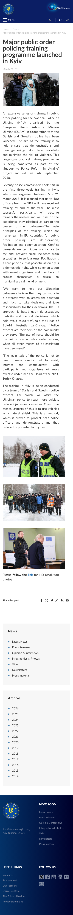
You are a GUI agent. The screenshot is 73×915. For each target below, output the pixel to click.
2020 (15, 742)
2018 (15, 753)
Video (15, 664)
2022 (15, 731)
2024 (15, 719)
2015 (15, 770)
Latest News (19, 641)
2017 (15, 759)
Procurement (10, 880)
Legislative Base (11, 891)
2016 (15, 765)
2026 (15, 708)
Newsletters (19, 670)
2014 (15, 776)
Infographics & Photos (26, 658)
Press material (21, 675)
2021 (15, 736)
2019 (15, 748)
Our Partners (10, 886)
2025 (15, 714)
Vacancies (8, 875)
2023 (15, 725)
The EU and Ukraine (13, 896)
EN (60, 20)
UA (67, 20)
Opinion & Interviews (25, 653)
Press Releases (21, 647)
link (30, 574)
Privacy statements (13, 902)
